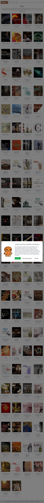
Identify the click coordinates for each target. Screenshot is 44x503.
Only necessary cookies (27, 258)
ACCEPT (18, 258)
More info (36, 258)
